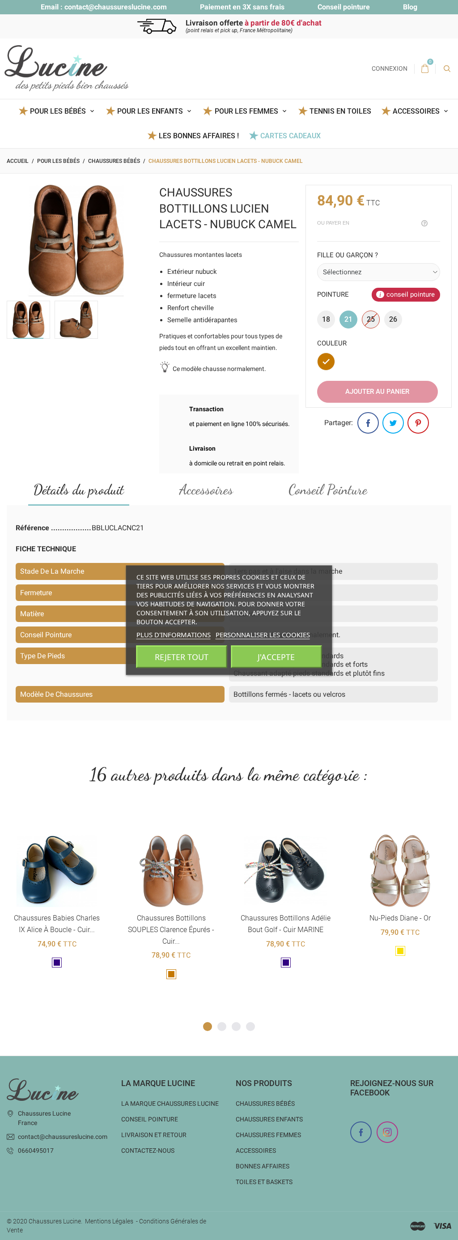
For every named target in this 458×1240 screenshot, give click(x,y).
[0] (424, 69)
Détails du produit (79, 490)
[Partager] (368, 423)
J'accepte (276, 656)
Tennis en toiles (340, 111)
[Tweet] (393, 423)
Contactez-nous (147, 1150)
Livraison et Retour (154, 1134)
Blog (410, 7)
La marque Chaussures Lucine (170, 1103)
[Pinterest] (418, 423)
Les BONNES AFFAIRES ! (199, 136)
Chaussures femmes (268, 1134)
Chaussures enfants (269, 1119)
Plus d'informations (173, 634)
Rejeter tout (181, 656)
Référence (33, 528)
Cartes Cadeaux (290, 136)
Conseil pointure (344, 7)
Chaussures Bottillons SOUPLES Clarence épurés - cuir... (56, 929)
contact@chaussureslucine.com (115, 7)
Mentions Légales (109, 1221)
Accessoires (206, 490)
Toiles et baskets (264, 1181)
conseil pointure (410, 294)
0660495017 (36, 1150)
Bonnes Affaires (262, 1166)
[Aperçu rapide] (46, 820)
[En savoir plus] (68, 820)
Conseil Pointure (327, 490)
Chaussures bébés (265, 1103)
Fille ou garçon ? (347, 255)
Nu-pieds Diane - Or (285, 918)
